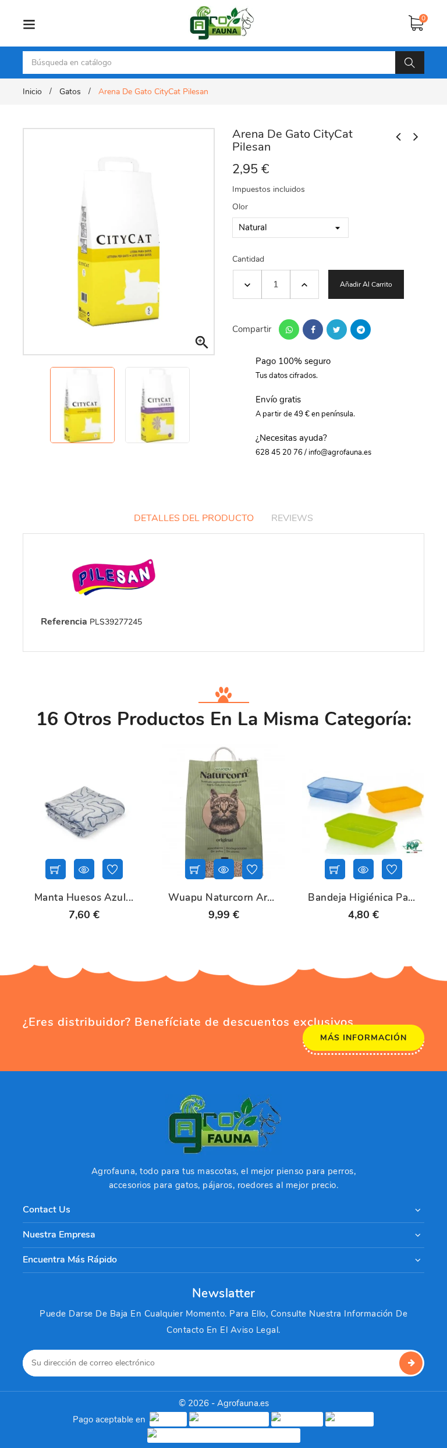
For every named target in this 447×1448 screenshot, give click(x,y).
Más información (363, 1037)
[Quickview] (84, 869)
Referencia (64, 621)
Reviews (292, 518)
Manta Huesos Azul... (84, 898)
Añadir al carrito (366, 284)
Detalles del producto (194, 518)
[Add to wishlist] (112, 869)
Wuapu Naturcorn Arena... (223, 898)
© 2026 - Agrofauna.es (224, 1403)
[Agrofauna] (223, 1124)
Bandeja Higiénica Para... (363, 898)
